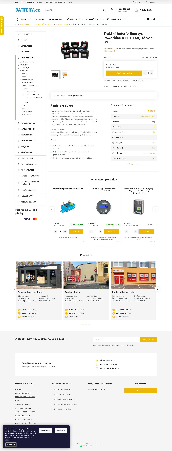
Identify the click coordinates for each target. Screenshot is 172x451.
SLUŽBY (24, 40)
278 (153, 148)
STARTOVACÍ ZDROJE (29, 164)
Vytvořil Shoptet (87, 446)
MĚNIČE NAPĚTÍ (27, 152)
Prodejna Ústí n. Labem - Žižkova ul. (63, 399)
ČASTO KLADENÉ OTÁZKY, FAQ (25, 423)
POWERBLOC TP (32, 92)
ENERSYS (25, 89)
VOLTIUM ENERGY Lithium (30, 86)
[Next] (157, 289)
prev (51, 209)
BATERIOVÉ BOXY (28, 129)
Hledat (104, 10)
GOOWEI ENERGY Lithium (30, 83)
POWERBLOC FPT (33, 95)
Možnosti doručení (151, 57)
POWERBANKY (26, 135)
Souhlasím (61, 430)
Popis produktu (58, 95)
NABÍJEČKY (25, 146)
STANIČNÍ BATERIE (28, 123)
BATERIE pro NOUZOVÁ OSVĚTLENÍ (30, 183)
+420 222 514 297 (124, 310)
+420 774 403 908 (124, 313)
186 (153, 132)
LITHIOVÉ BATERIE (28, 141)
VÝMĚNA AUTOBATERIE (23, 404)
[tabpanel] (39, 291)
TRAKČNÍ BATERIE (28, 58)
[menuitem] (25, 19)
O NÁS (17, 401)
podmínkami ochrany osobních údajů (123, 345)
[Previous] (14, 289)
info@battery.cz (28, 317)
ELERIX (24, 106)
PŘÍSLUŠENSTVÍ (27, 196)
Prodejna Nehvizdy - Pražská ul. (62, 409)
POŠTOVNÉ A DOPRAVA (34, 2)
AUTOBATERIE (26, 46)
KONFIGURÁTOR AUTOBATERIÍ (56, 2)
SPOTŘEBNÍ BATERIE (29, 190)
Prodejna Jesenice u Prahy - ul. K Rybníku (64, 404)
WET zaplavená (149, 153)
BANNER (25, 71)
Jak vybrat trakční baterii (27, 62)
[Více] (151, 19)
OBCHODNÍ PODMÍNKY (23, 408)
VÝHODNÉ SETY (27, 34)
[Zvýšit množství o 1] (151, 73)
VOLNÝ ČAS (24, 65)
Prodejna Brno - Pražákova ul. (61, 389)
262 (153, 137)
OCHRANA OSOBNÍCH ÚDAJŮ (25, 412)
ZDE (7, 440)
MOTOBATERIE (26, 52)
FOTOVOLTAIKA (27, 158)
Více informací (109, 51)
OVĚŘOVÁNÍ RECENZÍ (22, 416)
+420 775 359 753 (76, 313)
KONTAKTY (18, 2)
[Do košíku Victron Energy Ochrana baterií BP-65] (76, 231)
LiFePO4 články (27, 112)
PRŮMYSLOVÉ (24, 68)
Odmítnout (45, 430)
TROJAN (24, 74)
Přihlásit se (148, 340)
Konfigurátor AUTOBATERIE (96, 389)
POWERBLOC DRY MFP (34, 98)
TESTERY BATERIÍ (27, 170)
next (155, 209)
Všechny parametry (132, 164)
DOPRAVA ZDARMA (28, 202)
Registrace (152, 2)
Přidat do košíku (124, 73)
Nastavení (11, 444)
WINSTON (25, 109)
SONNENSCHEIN (27, 80)
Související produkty (75, 95)
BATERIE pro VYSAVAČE (30, 176)
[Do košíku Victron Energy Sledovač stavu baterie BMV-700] (111, 231)
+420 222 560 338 (122, 9)
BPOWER (25, 103)
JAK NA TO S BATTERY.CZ (23, 420)
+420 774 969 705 (30, 313)
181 (154, 143)
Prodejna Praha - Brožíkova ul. (61, 394)
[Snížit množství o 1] (145, 73)
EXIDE (24, 77)
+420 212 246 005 (77, 310)
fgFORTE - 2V (26, 115)
